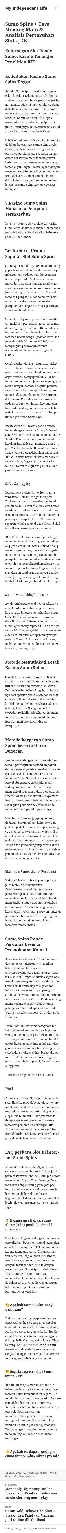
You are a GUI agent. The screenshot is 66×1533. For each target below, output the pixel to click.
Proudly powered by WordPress (39, 1528)
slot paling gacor (25, 1476)
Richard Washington (37, 1472)
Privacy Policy (12, 1528)
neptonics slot (50, 621)
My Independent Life (26, 8)
